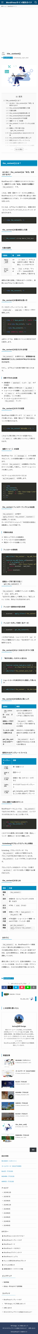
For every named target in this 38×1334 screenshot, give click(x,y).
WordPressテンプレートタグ (13, 1240)
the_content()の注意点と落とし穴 (20, 138)
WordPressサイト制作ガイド (19, 2)
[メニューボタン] (2, 2)
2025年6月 (7, 1201)
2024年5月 (7, 1221)
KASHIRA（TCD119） (8, 1176)
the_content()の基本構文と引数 (19, 108)
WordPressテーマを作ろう (12, 1248)
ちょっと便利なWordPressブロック (15, 1261)
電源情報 (6, 1282)
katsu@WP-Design (19, 1026)
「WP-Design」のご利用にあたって (15, 1304)
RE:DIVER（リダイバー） (9, 1161)
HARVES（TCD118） (8, 1181)
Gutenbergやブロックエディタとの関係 (21, 145)
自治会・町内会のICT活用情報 (13, 1286)
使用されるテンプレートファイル (19, 140)
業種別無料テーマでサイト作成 (13, 1269)
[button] (4, 987)
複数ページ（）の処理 (16, 121)
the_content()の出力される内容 (19, 116)
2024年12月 (7, 1205)
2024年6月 (7, 1217)
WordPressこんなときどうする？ (14, 1236)
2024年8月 (7, 1213)
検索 (33, 1150)
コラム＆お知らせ (9, 1265)
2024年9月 (7, 1209)
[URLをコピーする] (33, 987)
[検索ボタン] (35, 2)
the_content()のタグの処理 (18, 118)
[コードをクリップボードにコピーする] (34, 221)
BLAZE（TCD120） (8, 1171)
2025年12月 (7, 1192)
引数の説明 (12, 110)
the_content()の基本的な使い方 (19, 113)
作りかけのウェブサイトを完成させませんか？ (18, 1312)
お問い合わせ (8, 1308)
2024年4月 (7, 1225)
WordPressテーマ (8, 57)
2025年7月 (7, 1196)
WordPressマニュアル (11, 1256)
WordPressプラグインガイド (13, 1252)
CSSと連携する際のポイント (18, 143)
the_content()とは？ (13, 100)
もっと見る (19, 149)
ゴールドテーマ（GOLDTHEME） (12, 1166)
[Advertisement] (19, 28)
